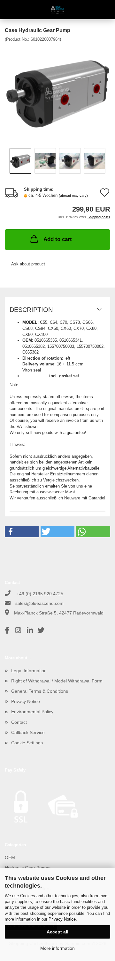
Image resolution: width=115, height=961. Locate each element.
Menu (9, 9)
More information (57, 948)
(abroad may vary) (73, 195)
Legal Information (29, 670)
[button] (22, 531)
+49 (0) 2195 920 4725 (39, 593)
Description (31, 309)
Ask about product (28, 264)
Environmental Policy (32, 711)
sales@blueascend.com (39, 603)
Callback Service (28, 732)
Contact (19, 722)
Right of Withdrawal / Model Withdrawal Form (57, 680)
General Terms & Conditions (39, 691)
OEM (10, 857)
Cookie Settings (27, 742)
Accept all (57, 931)
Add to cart (57, 239)
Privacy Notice (62, 919)
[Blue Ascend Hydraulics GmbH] (58, 9)
